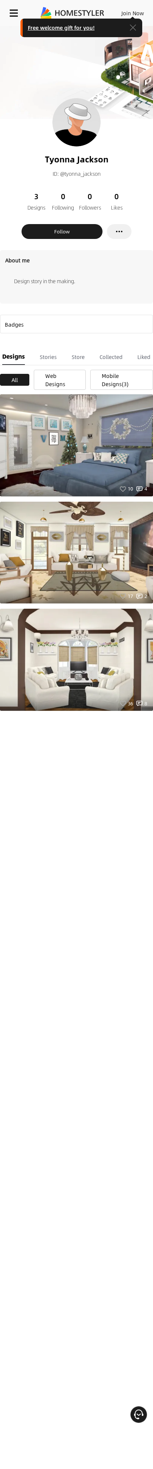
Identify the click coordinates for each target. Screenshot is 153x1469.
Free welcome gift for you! (61, 27)
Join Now (132, 13)
